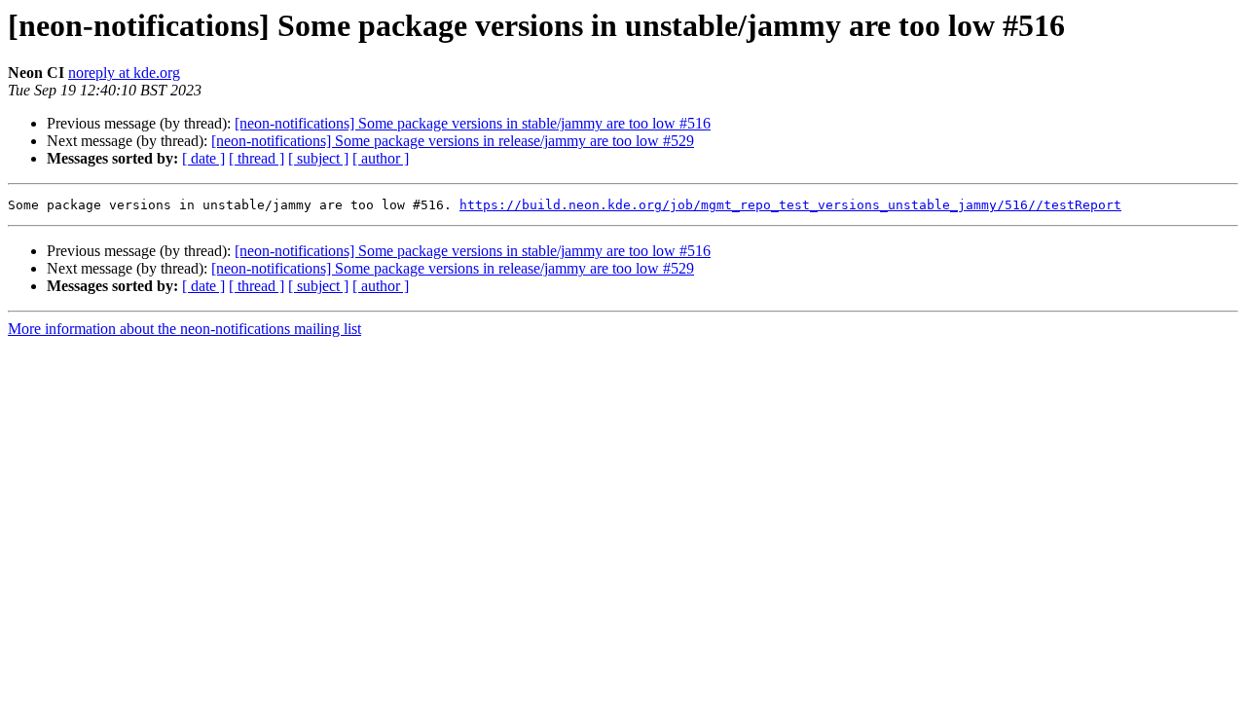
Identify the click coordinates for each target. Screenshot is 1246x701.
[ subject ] (318, 158)
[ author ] (380, 158)
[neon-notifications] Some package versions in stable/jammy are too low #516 (473, 123)
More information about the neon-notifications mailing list (184, 328)
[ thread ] (256, 158)
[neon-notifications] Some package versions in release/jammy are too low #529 (452, 140)
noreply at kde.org (124, 72)
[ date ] (203, 158)
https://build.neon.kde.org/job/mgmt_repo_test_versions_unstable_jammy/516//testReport (790, 205)
